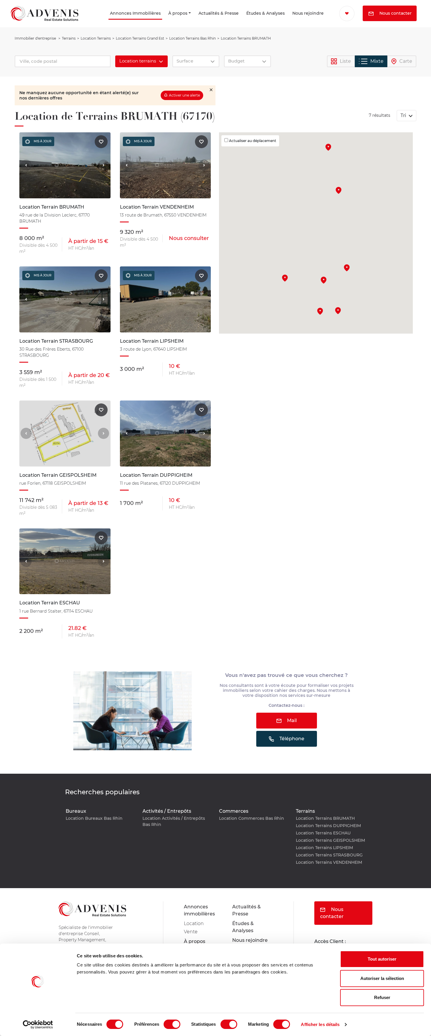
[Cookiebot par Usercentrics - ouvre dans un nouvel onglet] (38, 1024)
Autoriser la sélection (382, 978)
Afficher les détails (320, 1024)
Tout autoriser (382, 958)
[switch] (172, 1024)
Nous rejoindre (295, 21)
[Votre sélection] (342, 13)
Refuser (382, 997)
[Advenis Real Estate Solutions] (44, 21)
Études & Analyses (243, 21)
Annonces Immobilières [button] (97, 21)
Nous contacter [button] (364, 29)
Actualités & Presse (193, 21)
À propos (157, 21)
